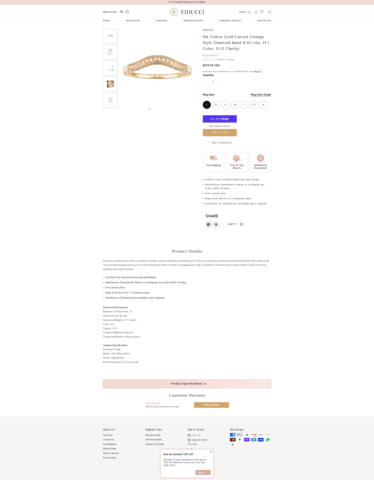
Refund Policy (109, 449)
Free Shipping (109, 444)
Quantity (208, 75)
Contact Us (108, 440)
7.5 (254, 105)
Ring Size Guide (261, 94)
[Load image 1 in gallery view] (110, 36)
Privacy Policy (109, 458)
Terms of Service (111, 453)
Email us (196, 435)
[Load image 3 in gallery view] (110, 68)
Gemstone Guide (153, 440)
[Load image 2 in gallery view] (110, 52)
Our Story (107, 435)
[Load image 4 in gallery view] (110, 84)
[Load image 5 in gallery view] (110, 100)
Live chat (192, 444)
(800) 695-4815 (110, 12)
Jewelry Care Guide (154, 444)
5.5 (216, 105)
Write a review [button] (211, 405)
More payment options (219, 126)
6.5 (235, 105)
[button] (249, 12)
